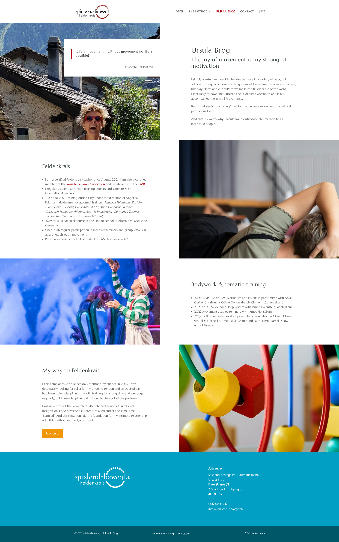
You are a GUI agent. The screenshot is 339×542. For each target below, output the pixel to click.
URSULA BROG (226, 11)
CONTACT (247, 11)
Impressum (183, 533)
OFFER (180, 11)
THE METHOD (198, 11)
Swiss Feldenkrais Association (86, 184)
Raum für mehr (248, 475)
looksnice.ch (258, 533)
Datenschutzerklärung (162, 533)
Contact (52, 433)
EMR (142, 184)
